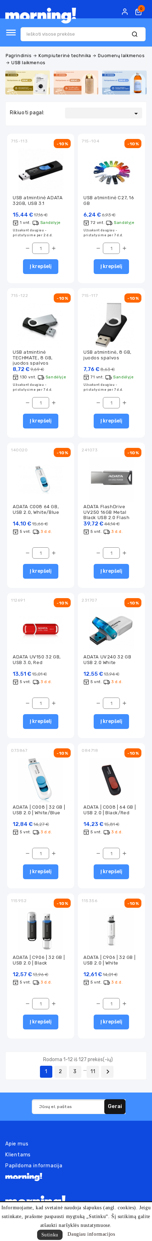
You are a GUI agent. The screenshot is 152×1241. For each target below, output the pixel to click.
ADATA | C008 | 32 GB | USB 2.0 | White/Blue (39, 809)
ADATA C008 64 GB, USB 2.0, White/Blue (36, 509)
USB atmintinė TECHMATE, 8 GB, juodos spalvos (33, 357)
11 (92, 1072)
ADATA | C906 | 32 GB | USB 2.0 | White (109, 960)
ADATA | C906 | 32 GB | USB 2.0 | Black (39, 960)
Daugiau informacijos (91, 1234)
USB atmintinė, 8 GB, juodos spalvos (107, 354)
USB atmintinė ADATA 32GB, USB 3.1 (38, 200)
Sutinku (49, 1234)
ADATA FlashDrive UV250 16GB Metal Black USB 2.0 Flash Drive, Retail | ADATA (107, 514)
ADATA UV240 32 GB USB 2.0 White (107, 659)
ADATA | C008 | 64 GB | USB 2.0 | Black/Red (109, 809)
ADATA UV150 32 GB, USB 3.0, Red (37, 659)
